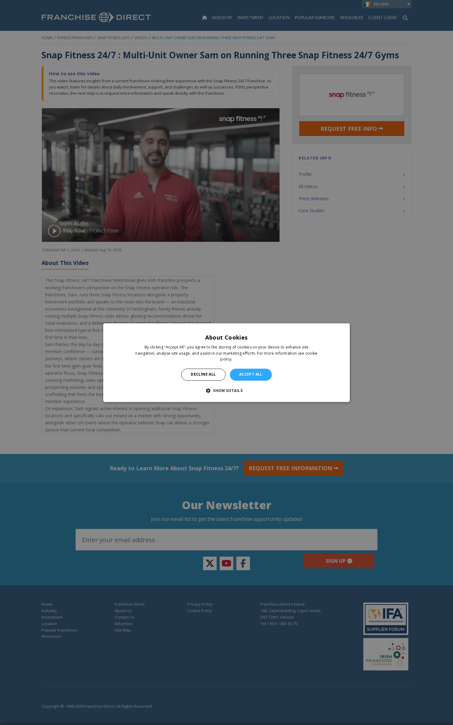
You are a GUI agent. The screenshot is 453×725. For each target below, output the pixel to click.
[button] (226, 390)
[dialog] (226, 362)
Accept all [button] (251, 374)
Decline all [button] (203, 374)
